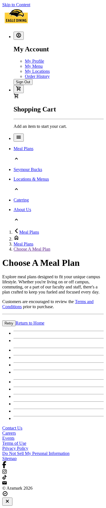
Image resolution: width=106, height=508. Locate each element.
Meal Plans (29, 232)
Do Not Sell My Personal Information (36, 453)
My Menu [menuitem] (34, 66)
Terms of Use (14, 443)
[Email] (53, 483)
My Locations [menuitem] (37, 71)
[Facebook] (53, 465)
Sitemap (9, 458)
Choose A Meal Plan (32, 249)
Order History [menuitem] (37, 76)
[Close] (7, 502)
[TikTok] (53, 478)
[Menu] (19, 137)
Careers (9, 433)
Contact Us (12, 428)
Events (8, 438)
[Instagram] (53, 472)
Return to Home (30, 323)
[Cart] (19, 89)
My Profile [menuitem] (34, 61)
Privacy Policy (15, 448)
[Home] (16, 24)
